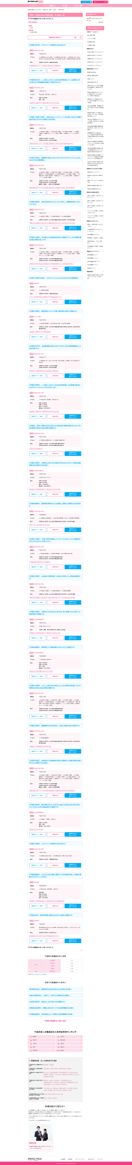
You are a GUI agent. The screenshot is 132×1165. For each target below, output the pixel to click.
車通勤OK (57, 1080)
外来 (45, 1088)
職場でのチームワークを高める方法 (95, 181)
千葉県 (54, 9)
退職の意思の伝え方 (92, 82)
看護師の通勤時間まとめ (93, 189)
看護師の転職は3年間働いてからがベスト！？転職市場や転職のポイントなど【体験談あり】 (95, 156)
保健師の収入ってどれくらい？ (95, 59)
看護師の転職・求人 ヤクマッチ (35, 9)
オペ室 (45, 1090)
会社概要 (63, 1159)
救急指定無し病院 (73, 1072)
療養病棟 (55, 1088)
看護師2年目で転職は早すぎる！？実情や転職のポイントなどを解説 (95, 100)
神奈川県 (54, 1098)
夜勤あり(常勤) (54, 1068)
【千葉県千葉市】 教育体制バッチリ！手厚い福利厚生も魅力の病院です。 (53, 311)
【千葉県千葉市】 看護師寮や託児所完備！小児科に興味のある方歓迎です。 (54, 726)
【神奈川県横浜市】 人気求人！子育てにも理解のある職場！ (49, 995)
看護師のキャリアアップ (93, 172)
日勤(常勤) (46, 1068)
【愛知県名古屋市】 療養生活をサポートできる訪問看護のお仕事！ (51, 1008)
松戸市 (58, 1094)
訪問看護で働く (91, 42)
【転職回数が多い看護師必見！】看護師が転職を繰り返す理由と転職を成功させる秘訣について (95, 135)
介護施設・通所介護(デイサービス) (70, 1074)
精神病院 (51, 1074)
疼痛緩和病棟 (62, 1088)
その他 (70, 1090)
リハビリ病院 (58, 1074)
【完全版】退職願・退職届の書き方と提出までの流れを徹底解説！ (95, 107)
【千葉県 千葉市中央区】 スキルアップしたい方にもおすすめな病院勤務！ (54, 278)
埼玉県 (45, 1098)
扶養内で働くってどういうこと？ (95, 52)
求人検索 (64, 5)
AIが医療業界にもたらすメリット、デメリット (95, 230)
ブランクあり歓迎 (55, 1084)
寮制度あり (56, 1082)
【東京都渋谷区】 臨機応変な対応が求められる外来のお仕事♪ (50, 989)
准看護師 (51, 1064)
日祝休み (51, 1080)
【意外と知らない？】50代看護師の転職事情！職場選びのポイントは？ (95, 87)
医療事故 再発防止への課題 (95, 238)
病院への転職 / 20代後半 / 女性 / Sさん (95, 201)
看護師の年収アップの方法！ (94, 55)
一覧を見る (100, 22)
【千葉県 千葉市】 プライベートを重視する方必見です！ (47, 844)
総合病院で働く (91, 35)
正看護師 (46, 1064)
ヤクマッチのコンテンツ (96, 5)
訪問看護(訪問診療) (49, 1076)
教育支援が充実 (71, 1082)
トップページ (33, 5)
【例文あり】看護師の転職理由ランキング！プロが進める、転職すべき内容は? (95, 143)
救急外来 (75, 1088)
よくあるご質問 (78, 5)
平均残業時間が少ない (66, 1080)
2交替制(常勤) (62, 1068)
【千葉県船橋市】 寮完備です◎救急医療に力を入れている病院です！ (52, 647)
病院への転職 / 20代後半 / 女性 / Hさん (95, 206)
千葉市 (45, 1094)
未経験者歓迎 (47, 1084)
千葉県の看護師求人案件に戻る (55, 1021)
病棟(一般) (49, 1088)
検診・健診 (59, 1090)
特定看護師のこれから (93, 234)
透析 (54, 1090)
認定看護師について (92, 255)
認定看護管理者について (93, 261)
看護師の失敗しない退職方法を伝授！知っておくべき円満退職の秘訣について (95, 114)
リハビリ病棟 (69, 1088)
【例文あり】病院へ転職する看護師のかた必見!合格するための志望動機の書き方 (95, 163)
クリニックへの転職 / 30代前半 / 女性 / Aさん (95, 216)
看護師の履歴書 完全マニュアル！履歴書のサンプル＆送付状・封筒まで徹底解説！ (95, 94)
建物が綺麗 (63, 1082)
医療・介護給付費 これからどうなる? (95, 225)
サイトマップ (100, 1159)
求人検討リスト (86, 2)
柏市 (62, 1094)
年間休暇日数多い (48, 1082)
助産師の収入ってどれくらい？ (95, 62)
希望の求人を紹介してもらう (73, 70)
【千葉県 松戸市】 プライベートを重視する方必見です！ (47, 45)
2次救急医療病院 (63, 1072)
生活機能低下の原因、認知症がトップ (95, 247)
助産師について (91, 268)
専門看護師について (92, 258)
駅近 (76, 1082)
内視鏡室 (50, 1090)
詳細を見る (55, 70)
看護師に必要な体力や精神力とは (95, 176)
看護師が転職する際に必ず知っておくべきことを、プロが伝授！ (95, 276)
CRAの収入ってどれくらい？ (94, 65)
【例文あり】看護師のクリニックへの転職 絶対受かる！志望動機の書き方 (95, 121)
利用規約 (70, 1159)
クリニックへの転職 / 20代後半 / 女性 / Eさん (95, 211)
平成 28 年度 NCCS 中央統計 (39, 974)
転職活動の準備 (91, 72)
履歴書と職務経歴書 (92, 75)
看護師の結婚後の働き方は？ (95, 185)
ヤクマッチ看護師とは (49, 5)
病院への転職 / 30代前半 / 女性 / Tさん (95, 196)
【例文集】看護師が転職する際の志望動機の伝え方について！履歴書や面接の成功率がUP (95, 150)
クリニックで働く (91, 38)
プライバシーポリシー (80, 1159)
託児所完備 (64, 1084)
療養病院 (46, 1074)
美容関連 (65, 1090)
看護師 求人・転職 (47, 9)
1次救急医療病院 (54, 1072)
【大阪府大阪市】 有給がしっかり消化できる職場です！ (47, 1002)
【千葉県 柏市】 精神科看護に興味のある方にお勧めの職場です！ (51, 915)
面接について (90, 79)
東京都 (49, 1098)
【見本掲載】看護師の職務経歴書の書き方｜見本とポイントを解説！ (95, 128)
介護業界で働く (91, 45)
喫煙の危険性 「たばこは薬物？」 (94, 242)
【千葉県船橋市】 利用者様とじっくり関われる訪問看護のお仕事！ (51, 1014)
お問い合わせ (91, 1159)
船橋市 (54, 1094)
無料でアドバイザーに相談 (100, 2)
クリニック (46, 1072)
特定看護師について (92, 265)
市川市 (49, 1094)
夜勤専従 (69, 1068)
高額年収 (46, 1080)
